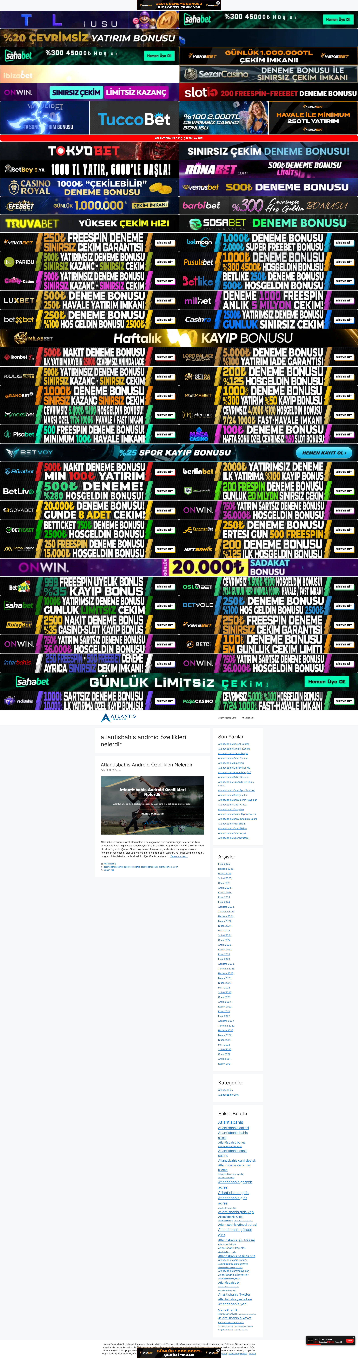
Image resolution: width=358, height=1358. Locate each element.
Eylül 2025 (224, 864)
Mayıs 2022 (224, 1035)
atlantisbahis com (226, 1177)
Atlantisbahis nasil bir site (236, 1256)
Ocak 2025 (224, 883)
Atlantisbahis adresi (233, 1128)
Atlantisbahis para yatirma (233, 1260)
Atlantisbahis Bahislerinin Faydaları (237, 799)
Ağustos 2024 (226, 906)
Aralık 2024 (224, 887)
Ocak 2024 (224, 940)
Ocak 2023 (224, 997)
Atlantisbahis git (225, 1221)
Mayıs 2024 (224, 921)
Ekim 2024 (224, 897)
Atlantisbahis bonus (231, 1142)
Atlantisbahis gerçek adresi (235, 1184)
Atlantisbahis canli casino (232, 1153)
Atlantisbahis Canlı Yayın (232, 833)
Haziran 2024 (225, 916)
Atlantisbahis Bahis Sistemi (233, 777)
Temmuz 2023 (226, 968)
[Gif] (179, 338)
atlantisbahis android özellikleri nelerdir (122, 867)
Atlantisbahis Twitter (234, 1294)
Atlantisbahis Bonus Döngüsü (234, 772)
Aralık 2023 (224, 944)
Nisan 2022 (224, 1040)
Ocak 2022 (224, 1054)
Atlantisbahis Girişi (230, 1216)
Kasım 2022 (224, 1006)
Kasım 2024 (225, 892)
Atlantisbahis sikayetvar (233, 1274)
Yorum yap (109, 870)
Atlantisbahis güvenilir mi (236, 1240)
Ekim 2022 (224, 1011)
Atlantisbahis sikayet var (229, 1279)
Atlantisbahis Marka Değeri (233, 753)
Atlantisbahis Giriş (227, 717)
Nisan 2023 (224, 982)
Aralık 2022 (224, 1001)
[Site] (89, 242)
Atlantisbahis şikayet (234, 1318)
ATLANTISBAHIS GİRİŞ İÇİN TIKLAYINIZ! (179, 138)
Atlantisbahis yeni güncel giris (232, 1306)
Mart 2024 (224, 930)
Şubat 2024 (224, 935)
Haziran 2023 (225, 973)
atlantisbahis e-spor (168, 867)
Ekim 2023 (224, 954)
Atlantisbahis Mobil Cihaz (232, 804)
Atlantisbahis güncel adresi (237, 1224)
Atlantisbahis (248, 717)
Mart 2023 (224, 987)
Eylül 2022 (224, 1016)
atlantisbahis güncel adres (243, 1221)
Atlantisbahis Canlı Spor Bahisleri (236, 790)
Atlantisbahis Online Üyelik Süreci (237, 814)
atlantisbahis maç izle (227, 1252)
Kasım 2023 (225, 949)
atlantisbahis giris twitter (227, 1208)
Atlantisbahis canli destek (237, 1160)
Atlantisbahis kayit (227, 1244)
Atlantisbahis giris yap (236, 1212)
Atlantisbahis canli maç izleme (234, 1167)
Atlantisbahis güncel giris (235, 1232)
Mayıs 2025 (224, 873)
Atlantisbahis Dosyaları (231, 809)
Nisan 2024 (224, 925)
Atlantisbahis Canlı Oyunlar (233, 758)
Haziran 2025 (225, 868)
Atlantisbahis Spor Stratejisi (233, 837)
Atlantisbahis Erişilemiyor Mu (234, 767)
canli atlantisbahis (225, 1326)
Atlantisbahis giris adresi (232, 1200)
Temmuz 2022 (226, 1025)
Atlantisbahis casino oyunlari (231, 1174)
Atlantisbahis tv (229, 1282)
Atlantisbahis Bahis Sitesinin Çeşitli (237, 818)
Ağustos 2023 (226, 963)
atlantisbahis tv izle (226, 1290)
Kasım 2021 (224, 1063)
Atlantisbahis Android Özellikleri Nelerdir (147, 765)
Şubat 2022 (224, 1049)
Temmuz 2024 (226, 911)
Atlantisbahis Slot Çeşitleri (233, 795)
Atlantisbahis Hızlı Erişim (232, 823)
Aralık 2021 (224, 1059)
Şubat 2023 (224, 992)
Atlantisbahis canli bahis (230, 1146)
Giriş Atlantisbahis (225, 1330)
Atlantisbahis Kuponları (231, 763)
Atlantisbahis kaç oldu (232, 1248)
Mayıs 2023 (224, 978)
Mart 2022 (224, 1044)
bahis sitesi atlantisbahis (231, 1322)
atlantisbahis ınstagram (247, 1314)
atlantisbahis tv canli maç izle (228, 1287)
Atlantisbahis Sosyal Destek (233, 744)
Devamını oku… (179, 856)
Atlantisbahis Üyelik (227, 1314)
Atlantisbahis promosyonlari (233, 1270)
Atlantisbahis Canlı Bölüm (232, 828)
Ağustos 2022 (226, 1021)
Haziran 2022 (225, 1030)
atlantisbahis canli (149, 867)
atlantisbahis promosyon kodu (230, 1268)
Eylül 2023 (224, 959)
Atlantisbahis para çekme (233, 1263)
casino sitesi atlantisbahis (243, 1326)
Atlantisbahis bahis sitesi (233, 1135)
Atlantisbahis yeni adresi (235, 1299)
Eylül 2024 (224, 902)
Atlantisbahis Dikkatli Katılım (234, 748)
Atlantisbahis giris (233, 1193)
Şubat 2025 (224, 878)
